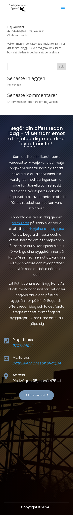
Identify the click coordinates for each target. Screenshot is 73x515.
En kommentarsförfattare (22, 101)
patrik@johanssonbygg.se (43, 228)
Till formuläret (35, 395)
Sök (61, 66)
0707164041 (23, 345)
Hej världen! (15, 27)
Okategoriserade (17, 35)
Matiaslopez (18, 30)
